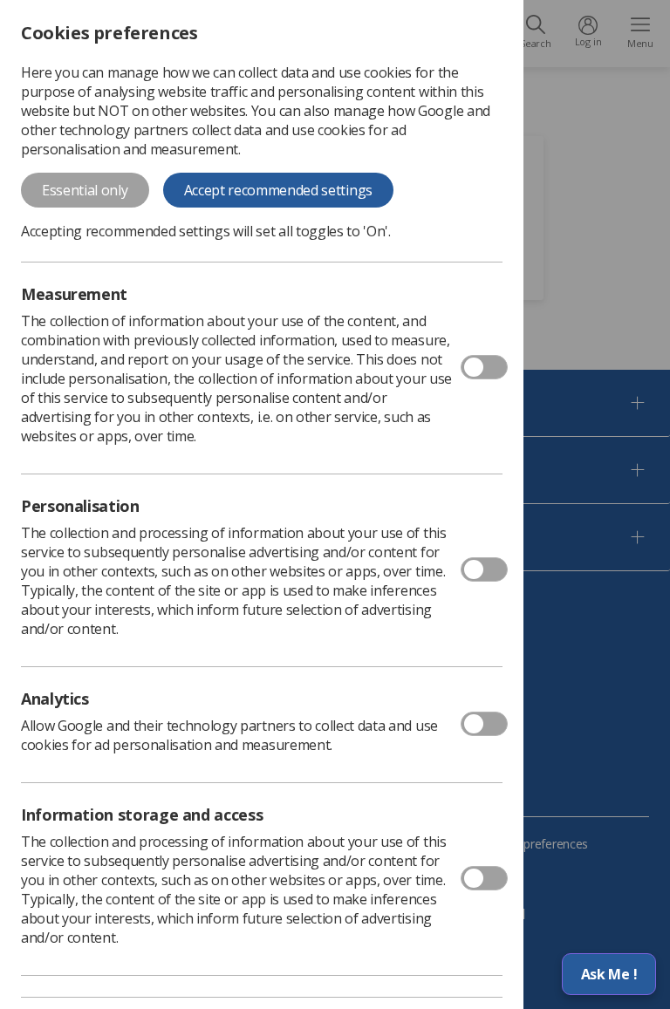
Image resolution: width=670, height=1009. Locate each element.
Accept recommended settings (278, 190)
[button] (609, 974)
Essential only (85, 190)
